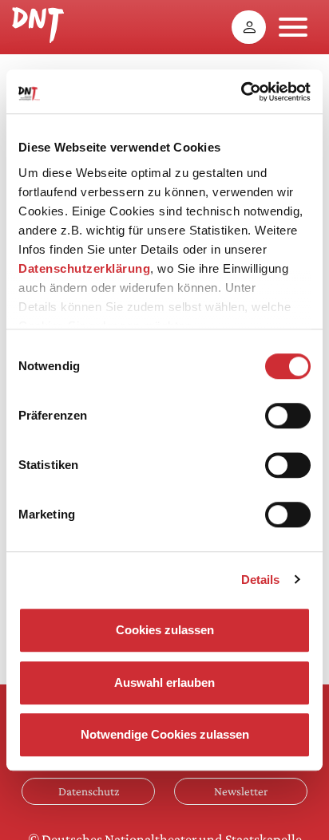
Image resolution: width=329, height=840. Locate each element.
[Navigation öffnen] (293, 27)
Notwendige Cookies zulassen (165, 734)
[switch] (288, 415)
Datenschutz (88, 791)
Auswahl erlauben (164, 682)
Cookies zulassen (165, 630)
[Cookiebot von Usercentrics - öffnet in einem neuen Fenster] (241, 91)
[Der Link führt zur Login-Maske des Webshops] (249, 27)
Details (260, 579)
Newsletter (241, 791)
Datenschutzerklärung (84, 268)
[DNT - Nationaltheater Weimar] (38, 23)
